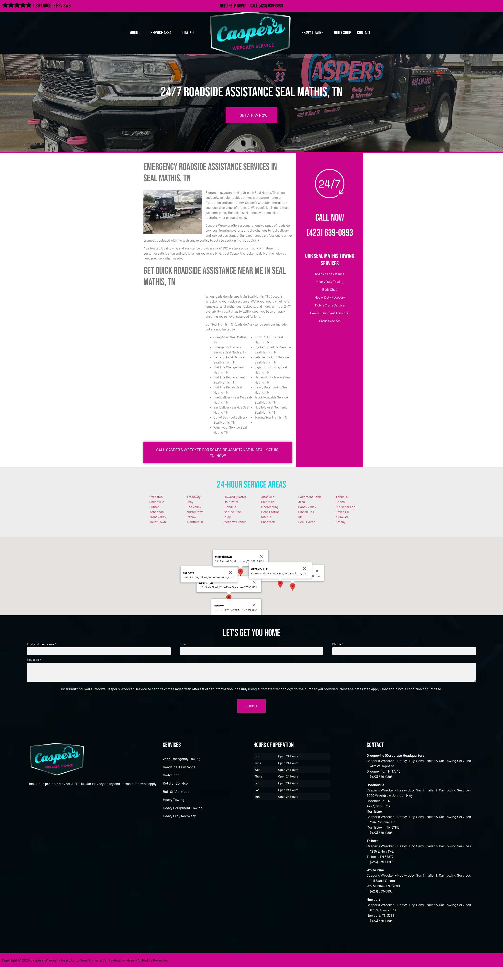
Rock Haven (306, 522)
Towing (188, 33)
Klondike (230, 507)
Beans (340, 502)
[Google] (489, 5)
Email (184, 644)
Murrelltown (195, 512)
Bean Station (270, 512)
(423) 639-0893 (271, 6)
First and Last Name (41, 644)
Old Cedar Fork (346, 507)
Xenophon (156, 512)
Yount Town (157, 522)
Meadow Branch (235, 522)
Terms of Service (134, 783)
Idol (300, 517)
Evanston (156, 497)
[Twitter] (480, 5)
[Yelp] (497, 5)
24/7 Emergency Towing (181, 758)
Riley (227, 517)
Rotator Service (175, 783)
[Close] (317, 571)
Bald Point (231, 502)
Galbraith (267, 502)
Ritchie (266, 517)
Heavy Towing (173, 799)
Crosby (340, 522)
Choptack (268, 522)
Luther (154, 507)
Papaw (191, 517)
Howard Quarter (235, 497)
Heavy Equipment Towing (182, 808)
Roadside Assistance (179, 767)
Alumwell (342, 517)
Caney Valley (307, 507)
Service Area (161, 33)
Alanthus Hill (195, 522)
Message (34, 659)
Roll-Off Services (176, 791)
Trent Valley (157, 517)
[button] (292, 587)
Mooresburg (269, 507)
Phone (337, 644)
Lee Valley (194, 507)
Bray (190, 502)
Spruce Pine (232, 512)
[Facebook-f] (472, 5)
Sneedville (156, 502)
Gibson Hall (306, 512)
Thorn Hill (342, 497)
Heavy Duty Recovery (179, 816)
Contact (363, 33)
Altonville (267, 497)
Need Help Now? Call (239, 6)
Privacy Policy (103, 783)
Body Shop (342, 33)
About (135, 33)
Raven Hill (343, 512)
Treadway (194, 497)
